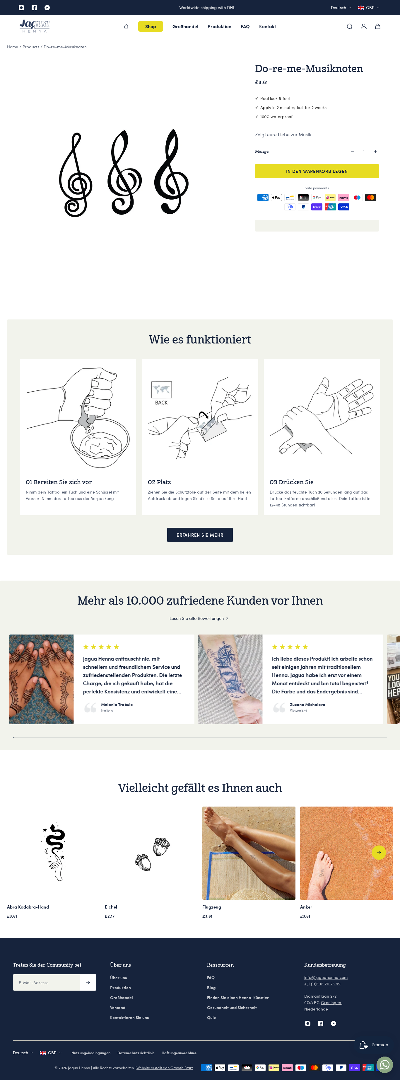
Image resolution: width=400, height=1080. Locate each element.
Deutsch (20, 1052)
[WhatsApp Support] (385, 1065)
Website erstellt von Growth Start (164, 1067)
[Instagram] (21, 7)
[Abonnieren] (88, 982)
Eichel (111, 907)
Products (31, 47)
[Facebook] (34, 7)
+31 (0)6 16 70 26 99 (322, 984)
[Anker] (346, 853)
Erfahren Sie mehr (200, 535)
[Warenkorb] (378, 26)
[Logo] (34, 26)
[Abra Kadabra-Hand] (53, 853)
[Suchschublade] (350, 26)
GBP (52, 1052)
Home (13, 47)
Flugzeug (211, 907)
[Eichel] (151, 853)
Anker (306, 907)
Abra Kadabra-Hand (28, 907)
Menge (262, 151)
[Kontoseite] (364, 26)
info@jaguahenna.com (326, 977)
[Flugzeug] (248, 853)
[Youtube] (47, 7)
